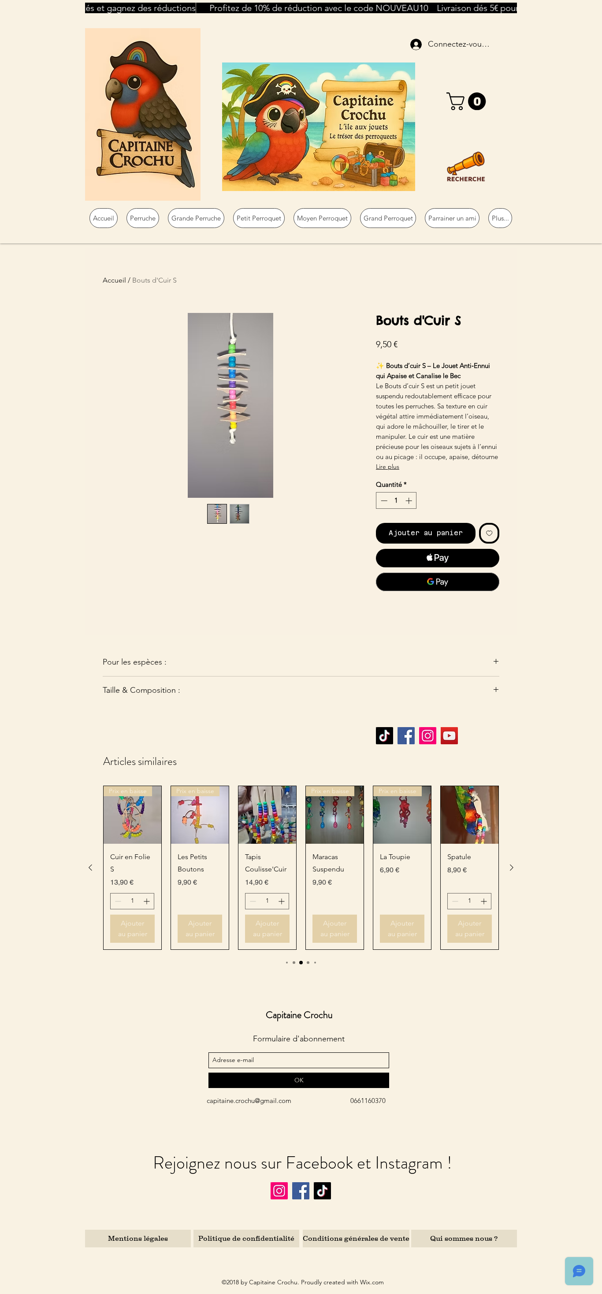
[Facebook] (406, 735)
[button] (468, 101)
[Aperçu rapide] (267, 815)
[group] (301, 867)
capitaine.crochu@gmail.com (249, 1100)
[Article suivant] (511, 867)
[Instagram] (427, 735)
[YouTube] (449, 735)
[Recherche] (466, 166)
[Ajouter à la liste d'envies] (489, 533)
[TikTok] (384, 735)
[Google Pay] (437, 582)
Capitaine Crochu (299, 1015)
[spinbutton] (396, 501)
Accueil (114, 280)
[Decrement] (383, 501)
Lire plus (387, 467)
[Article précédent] (90, 867)
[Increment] (410, 501)
